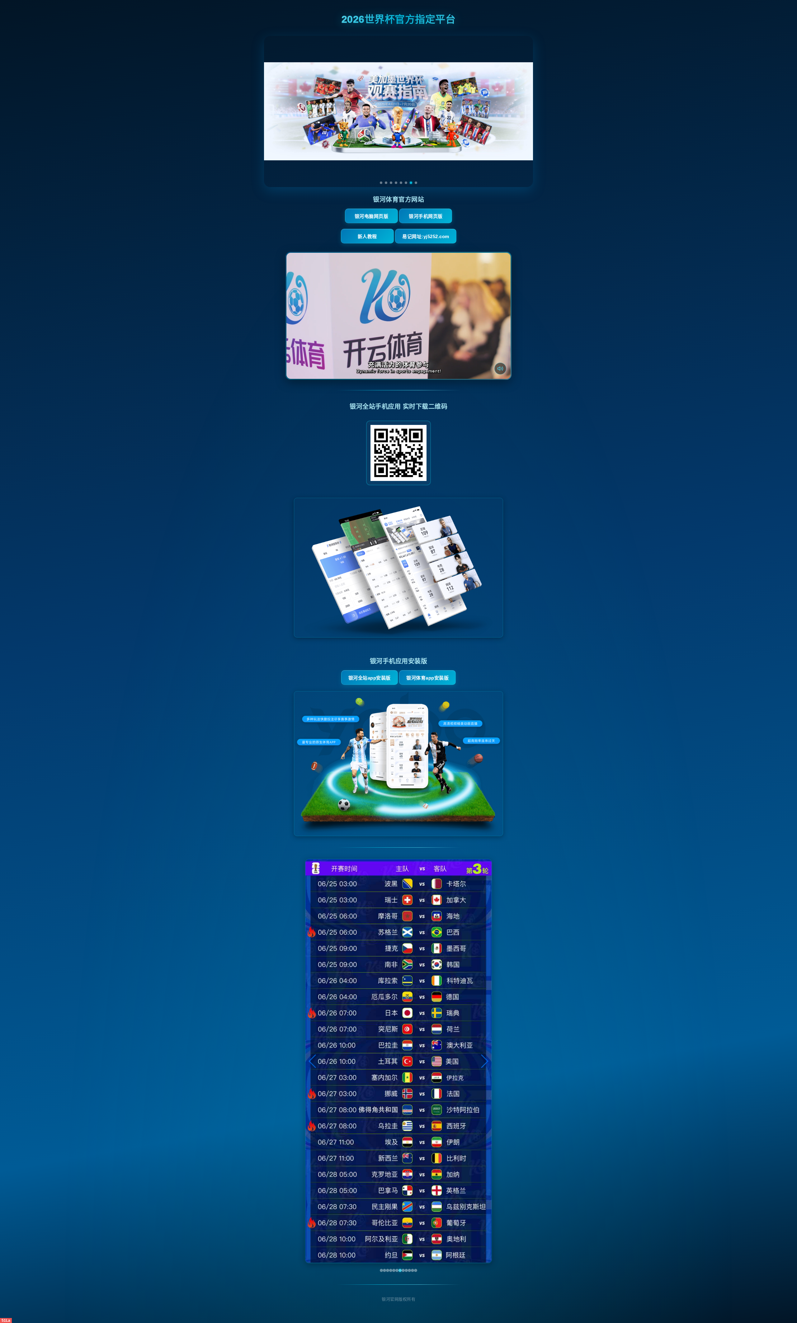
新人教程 (367, 236)
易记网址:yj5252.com (425, 236)
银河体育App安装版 (427, 677)
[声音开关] (500, 368)
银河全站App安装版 (369, 677)
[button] (313, 1061)
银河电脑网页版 (372, 216)
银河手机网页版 (426, 216)
